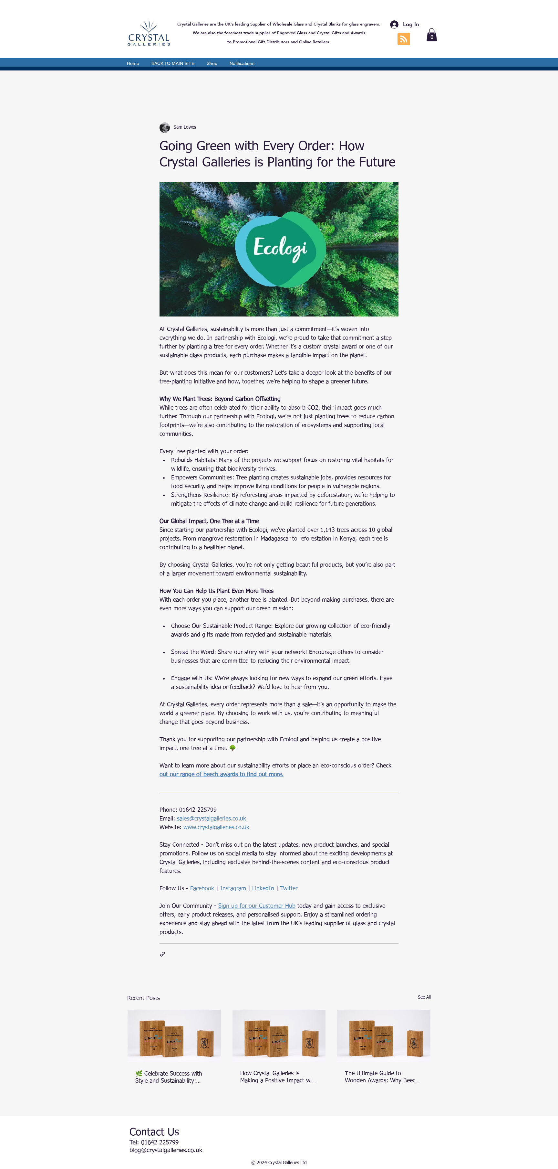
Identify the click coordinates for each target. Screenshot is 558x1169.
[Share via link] (163, 954)
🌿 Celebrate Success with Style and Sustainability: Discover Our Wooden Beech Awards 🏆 (171, 1078)
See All (424, 997)
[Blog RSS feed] (404, 39)
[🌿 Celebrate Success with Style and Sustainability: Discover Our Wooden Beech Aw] (174, 1036)
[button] (431, 34)
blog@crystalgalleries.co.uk (165, 1150)
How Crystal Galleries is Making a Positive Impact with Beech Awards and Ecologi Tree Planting (278, 1077)
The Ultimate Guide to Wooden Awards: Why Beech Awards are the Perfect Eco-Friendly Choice (381, 1077)
